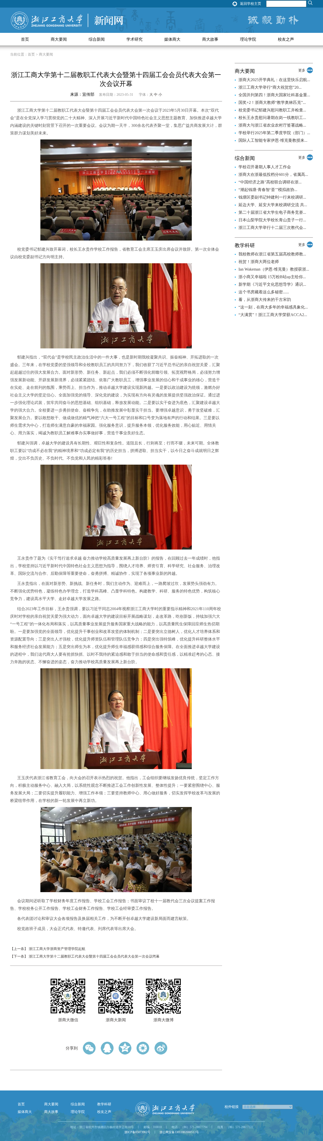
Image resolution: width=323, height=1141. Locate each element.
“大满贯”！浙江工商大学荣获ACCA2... (272, 315)
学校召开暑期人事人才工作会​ (264, 167)
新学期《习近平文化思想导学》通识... (272, 284)
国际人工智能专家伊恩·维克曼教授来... (272, 140)
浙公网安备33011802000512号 (179, 1132)
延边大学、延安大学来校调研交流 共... (272, 205)
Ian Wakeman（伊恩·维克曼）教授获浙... (273, 269)
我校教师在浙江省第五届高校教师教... (272, 254)
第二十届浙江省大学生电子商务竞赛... (272, 212)
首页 (25, 39)
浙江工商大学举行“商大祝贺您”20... (270, 87)
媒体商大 (172, 39)
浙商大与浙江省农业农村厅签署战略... (272, 125)
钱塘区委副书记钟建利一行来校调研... (272, 197)
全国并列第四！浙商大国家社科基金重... (274, 95)
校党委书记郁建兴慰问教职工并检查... (272, 110)
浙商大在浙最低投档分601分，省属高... (273, 174)
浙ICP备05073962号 (137, 1132)
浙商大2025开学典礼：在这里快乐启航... (274, 80)
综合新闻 (97, 39)
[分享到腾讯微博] (143, 1048)
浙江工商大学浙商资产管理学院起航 (57, 949)
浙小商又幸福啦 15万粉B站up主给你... (272, 277)
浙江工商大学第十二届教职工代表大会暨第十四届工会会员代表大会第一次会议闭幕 (94, 956)
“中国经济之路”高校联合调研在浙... (270, 182)
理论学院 (248, 39)
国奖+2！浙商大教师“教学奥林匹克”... (272, 102)
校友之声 (286, 39)
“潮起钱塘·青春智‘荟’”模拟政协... (267, 189)
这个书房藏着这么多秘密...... (263, 292)
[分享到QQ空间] (125, 1048)
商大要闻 (59, 39)
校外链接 (232, 1107)
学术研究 (134, 39)
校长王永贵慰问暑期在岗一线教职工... (272, 117)
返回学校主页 (250, 4)
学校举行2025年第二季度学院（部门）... (274, 133)
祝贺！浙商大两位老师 (258, 261)
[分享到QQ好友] (107, 1048)
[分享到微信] (89, 1048)
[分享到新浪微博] (160, 1048)
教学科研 (104, 1104)
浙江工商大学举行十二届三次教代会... (272, 227)
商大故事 (210, 39)
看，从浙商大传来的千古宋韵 (264, 299)
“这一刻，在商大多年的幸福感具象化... (273, 307)
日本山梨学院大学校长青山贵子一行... (272, 220)
